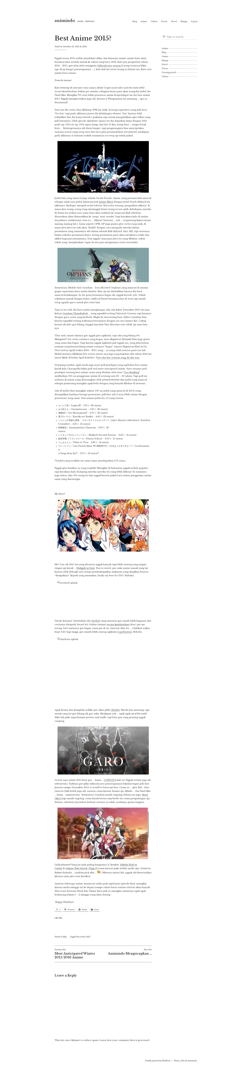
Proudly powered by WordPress (157, 1061)
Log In (194, 21)
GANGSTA (110, 780)
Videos (154, 21)
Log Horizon (125, 632)
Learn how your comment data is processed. (124, 1040)
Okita (84, 46)
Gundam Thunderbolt (75, 313)
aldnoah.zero (104, 65)
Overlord (95, 620)
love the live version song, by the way (118, 357)
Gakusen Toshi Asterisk (76, 868)
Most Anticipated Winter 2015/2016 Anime (75, 953)
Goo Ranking (131, 372)
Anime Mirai (106, 201)
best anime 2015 (83, 937)
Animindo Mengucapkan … (130, 951)
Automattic (192, 1061)
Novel (174, 21)
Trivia (164, 21)
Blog (134, 21)
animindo (65, 20)
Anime (144, 21)
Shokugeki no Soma (85, 568)
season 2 (118, 65)
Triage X (92, 868)
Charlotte (115, 710)
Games (165, 56)
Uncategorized (169, 72)
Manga (184, 21)
